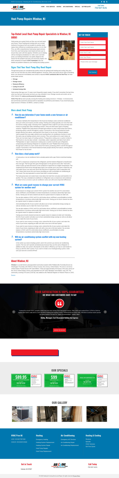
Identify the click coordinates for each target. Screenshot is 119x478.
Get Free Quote (90, 446)
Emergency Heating (42, 439)
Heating (59, 6)
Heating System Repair (43, 445)
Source (13, 275)
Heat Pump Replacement (43, 451)
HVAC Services (50, 6)
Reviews (88, 439)
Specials (77, 6)
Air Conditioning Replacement (70, 445)
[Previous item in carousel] (13, 311)
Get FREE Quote (86, 6)
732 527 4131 (101, 8)
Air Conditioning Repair (67, 442)
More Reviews (59, 330)
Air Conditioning (68, 6)
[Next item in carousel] (105, 311)
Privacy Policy (76, 476)
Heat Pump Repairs (42, 448)
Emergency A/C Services (68, 439)
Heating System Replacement (45, 442)
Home (42, 6)
